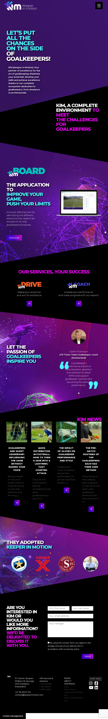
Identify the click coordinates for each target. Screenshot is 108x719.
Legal (66, 687)
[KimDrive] (29, 303)
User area (95, 679)
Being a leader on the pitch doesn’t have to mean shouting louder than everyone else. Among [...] (16, 486)
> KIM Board (46, 684)
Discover (14, 237)
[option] (18, 564)
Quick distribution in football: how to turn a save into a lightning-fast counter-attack (41, 461)
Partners (69, 684)
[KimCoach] (78, 303)
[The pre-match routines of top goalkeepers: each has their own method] (91, 432)
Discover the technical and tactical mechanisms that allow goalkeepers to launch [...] (42, 489)
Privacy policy (70, 689)
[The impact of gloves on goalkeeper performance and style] (66, 432)
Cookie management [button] (13, 716)
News (67, 678)
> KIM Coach (46, 689)
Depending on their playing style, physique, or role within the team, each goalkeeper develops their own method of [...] (91, 489)
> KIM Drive (45, 686)
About (67, 681)
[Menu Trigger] (99, 5)
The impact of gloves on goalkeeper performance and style (66, 454)
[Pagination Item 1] (78, 393)
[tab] (40, 576)
